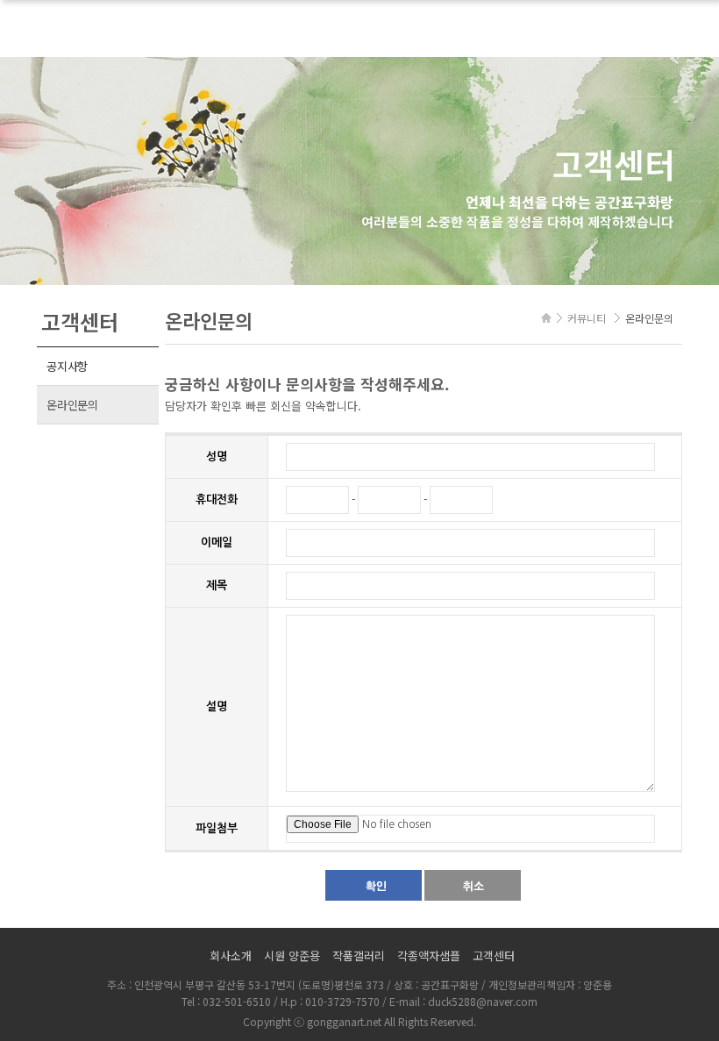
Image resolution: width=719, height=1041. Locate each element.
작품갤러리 (358, 955)
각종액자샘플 (428, 955)
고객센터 (494, 955)
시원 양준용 (292, 955)
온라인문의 (72, 404)
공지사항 (67, 366)
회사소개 (231, 955)
